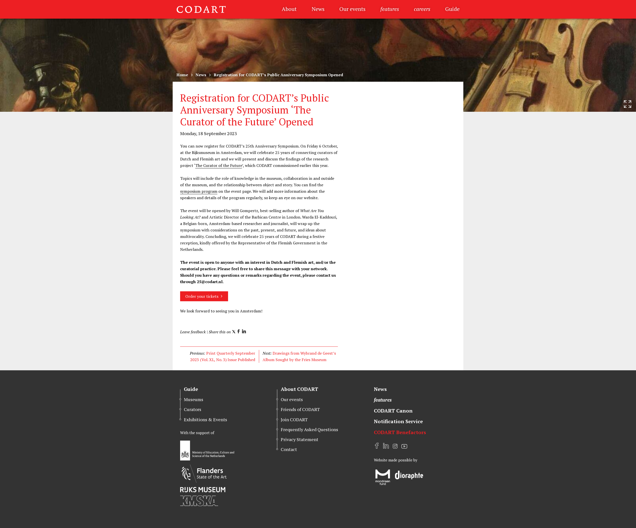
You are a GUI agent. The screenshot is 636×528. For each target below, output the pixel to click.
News (318, 8)
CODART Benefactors (400, 432)
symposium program (198, 191)
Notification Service (398, 421)
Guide (452, 8)
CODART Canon (393, 410)
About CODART (299, 389)
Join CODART (294, 419)
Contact (289, 449)
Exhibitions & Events (205, 419)
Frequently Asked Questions (309, 429)
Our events (352, 8)
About (289, 8)
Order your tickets (201, 296)
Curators (192, 409)
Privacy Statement (299, 439)
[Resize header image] (627, 104)
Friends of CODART (300, 409)
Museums (193, 399)
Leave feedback (193, 332)
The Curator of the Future (218, 165)
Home (182, 74)
